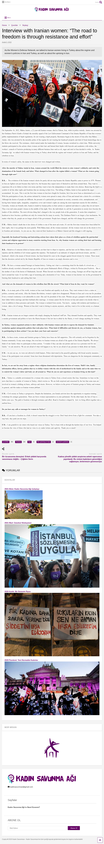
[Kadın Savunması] (52, 10)
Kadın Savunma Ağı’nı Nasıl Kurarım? (24, 807)
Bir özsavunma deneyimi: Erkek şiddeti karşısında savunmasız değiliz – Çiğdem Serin (24, 457)
